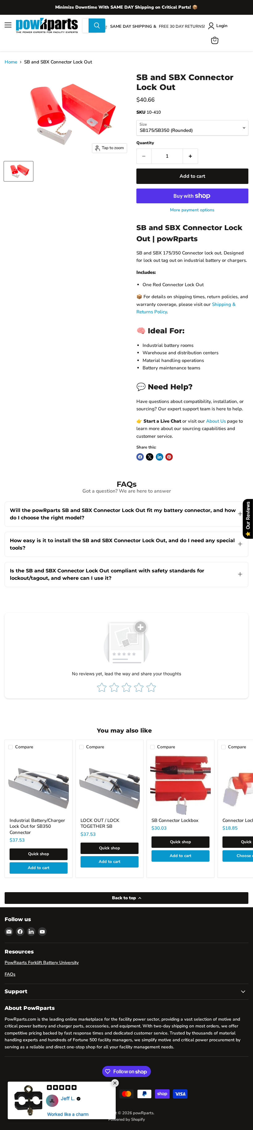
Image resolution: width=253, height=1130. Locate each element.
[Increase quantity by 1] (190, 156)
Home (11, 62)
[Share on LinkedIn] (159, 457)
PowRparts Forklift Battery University (42, 962)
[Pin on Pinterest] (169, 457)
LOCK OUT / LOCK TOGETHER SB (100, 823)
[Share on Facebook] (140, 457)
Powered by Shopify (126, 1119)
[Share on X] (149, 457)
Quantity (145, 143)
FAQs (10, 974)
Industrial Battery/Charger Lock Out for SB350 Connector (37, 826)
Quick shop (38, 854)
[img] (62, 1088)
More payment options (192, 210)
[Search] (97, 25)
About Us (216, 421)
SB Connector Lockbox (174, 820)
